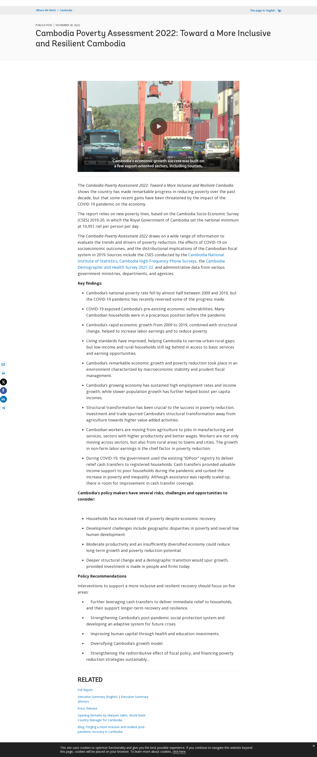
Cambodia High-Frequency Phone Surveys (157, 261)
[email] (3, 364)
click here (179, 751)
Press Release (87, 708)
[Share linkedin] (3, 399)
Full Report (85, 690)
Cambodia (66, 10)
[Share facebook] (3, 390)
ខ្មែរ (279, 10)
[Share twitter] (3, 382)
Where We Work (46, 10)
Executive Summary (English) (98, 697)
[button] (158, 126)
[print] (3, 373)
